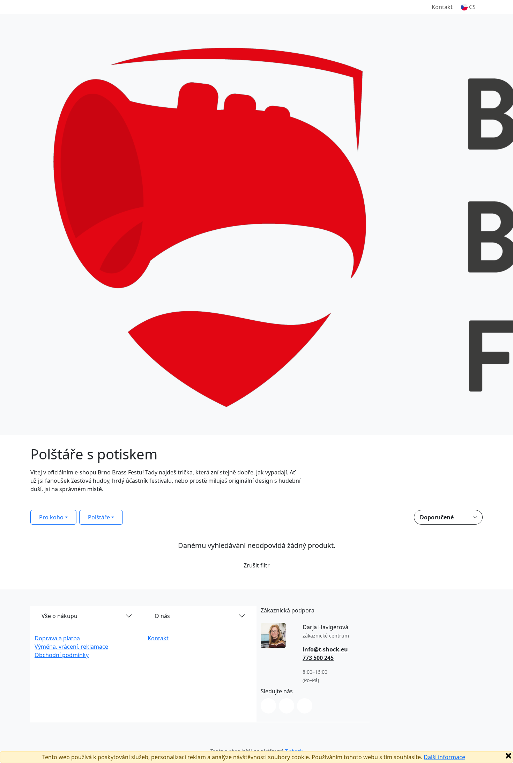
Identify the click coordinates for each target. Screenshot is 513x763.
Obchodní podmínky (62, 655)
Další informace (444, 757)
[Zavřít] (508, 755)
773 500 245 (318, 658)
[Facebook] (286, 706)
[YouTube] (305, 706)
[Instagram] (268, 706)
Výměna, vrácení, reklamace (71, 646)
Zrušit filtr (257, 565)
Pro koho (51, 517)
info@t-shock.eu (325, 649)
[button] (468, 7)
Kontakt (442, 7)
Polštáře (99, 517)
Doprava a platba (57, 638)
